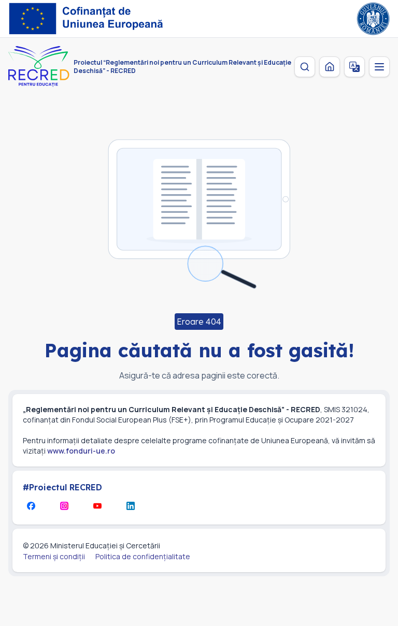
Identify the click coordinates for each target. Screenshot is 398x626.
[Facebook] (31, 506)
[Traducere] (354, 66)
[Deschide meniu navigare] (379, 66)
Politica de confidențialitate (142, 556)
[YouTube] (97, 506)
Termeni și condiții (54, 556)
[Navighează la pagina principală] (329, 66)
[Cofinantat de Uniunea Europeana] (88, 18)
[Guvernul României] (373, 18)
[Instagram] (64, 506)
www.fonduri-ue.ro (81, 451)
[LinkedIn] (130, 506)
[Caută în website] (304, 66)
